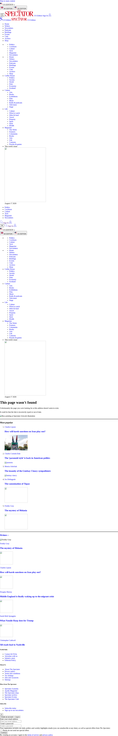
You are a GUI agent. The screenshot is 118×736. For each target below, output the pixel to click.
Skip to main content (7, 1)
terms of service (33, 735)
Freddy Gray (9, 506)
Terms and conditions (12, 673)
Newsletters (9, 28)
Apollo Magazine (11, 691)
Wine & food (14, 115)
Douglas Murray (6, 592)
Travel (11, 117)
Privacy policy (10, 671)
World (11, 82)
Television (13, 105)
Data (11, 84)
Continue (4, 733)
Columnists (13, 134)
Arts (10, 92)
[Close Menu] (2, 225)
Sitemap (7, 680)
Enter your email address (9, 719)
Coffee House (10, 76)
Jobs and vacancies (11, 678)
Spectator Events (11, 697)
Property (12, 119)
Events (7, 34)
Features (12, 132)
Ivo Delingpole (10, 479)
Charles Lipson (10, 427)
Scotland (12, 88)
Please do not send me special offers (16, 730)
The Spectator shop (12, 693)
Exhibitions (13, 96)
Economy (12, 86)
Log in (17, 717)
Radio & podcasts (15, 103)
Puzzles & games (15, 144)
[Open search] (1, 223)
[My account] (49, 16)
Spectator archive (11, 695)
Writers (7, 26)
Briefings (8, 32)
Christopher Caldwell (8, 640)
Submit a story (10, 658)
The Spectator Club (12, 699)
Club (6, 36)
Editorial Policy (10, 660)
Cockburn (12, 47)
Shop (6, 41)
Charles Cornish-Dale (12, 454)
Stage (11, 107)
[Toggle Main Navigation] (2, 15)
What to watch (14, 113)
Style (11, 123)
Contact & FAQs (11, 654)
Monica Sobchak (11, 466)
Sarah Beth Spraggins (8, 616)
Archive (7, 38)
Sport (11, 121)
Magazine (12, 53)
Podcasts (8, 30)
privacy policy (48, 735)
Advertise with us (11, 656)
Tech (11, 51)
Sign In (45, 16)
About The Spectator (12, 669)
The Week (13, 130)
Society (12, 80)
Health (11, 126)
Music (11, 101)
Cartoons (12, 142)
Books (11, 94)
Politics (12, 44)
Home (7, 24)
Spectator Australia (11, 689)
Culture (12, 49)
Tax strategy (9, 676)
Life (6, 109)
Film (11, 99)
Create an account (7, 717)
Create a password (6, 724)
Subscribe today (10, 708)
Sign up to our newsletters (14, 710)
